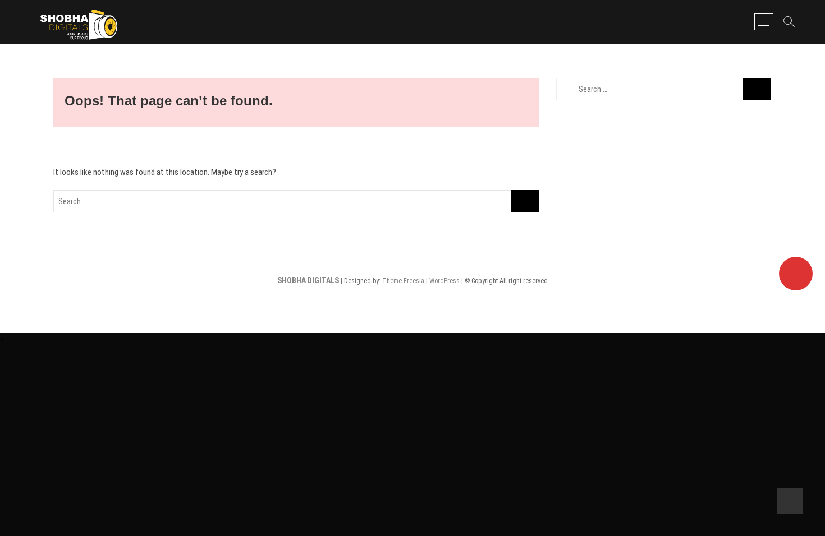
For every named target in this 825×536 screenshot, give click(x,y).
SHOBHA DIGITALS (308, 280)
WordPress (444, 281)
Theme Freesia (403, 281)
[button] (2, 339)
